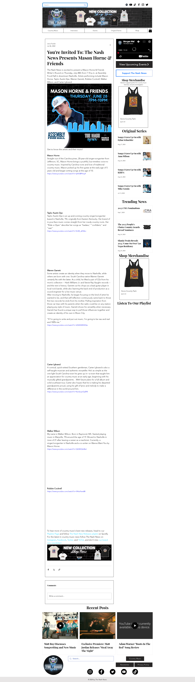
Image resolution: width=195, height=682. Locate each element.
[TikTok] (134, 4)
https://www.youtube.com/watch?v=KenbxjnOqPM (67, 392)
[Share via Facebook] (48, 570)
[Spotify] (126, 4)
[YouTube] (130, 4)
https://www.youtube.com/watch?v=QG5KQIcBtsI (67, 449)
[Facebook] (138, 4)
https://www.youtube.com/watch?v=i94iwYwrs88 (66, 491)
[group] (133, 107)
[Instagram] (143, 4)
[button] (150, 30)
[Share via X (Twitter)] (54, 570)
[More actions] (110, 45)
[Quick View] (133, 101)
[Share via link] (59, 570)
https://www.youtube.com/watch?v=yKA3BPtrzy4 (66, 174)
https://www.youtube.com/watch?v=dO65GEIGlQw (67, 325)
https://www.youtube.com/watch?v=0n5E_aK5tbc (66, 231)
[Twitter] (147, 4)
